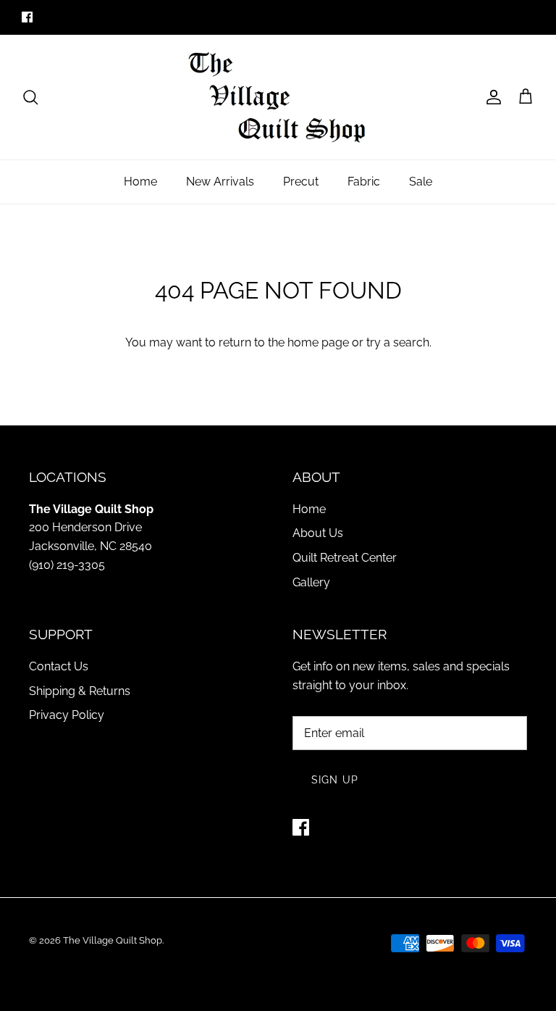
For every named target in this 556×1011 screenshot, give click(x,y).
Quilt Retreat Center (344, 558)
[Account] (490, 97)
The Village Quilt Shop (112, 940)
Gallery (311, 582)
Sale (420, 181)
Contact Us (58, 666)
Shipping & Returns (79, 691)
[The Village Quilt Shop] (278, 97)
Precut (301, 181)
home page (318, 342)
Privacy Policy (66, 715)
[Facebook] (27, 17)
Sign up (334, 780)
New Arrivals (220, 181)
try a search (397, 342)
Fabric (364, 181)
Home (140, 181)
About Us (317, 533)
